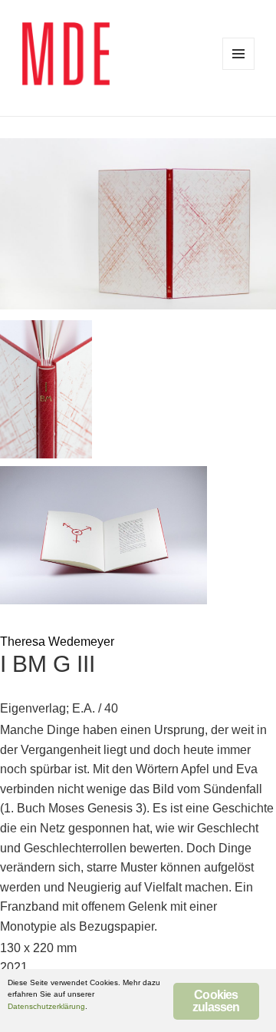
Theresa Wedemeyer (57, 641)
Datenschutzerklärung (46, 1006)
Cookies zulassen (216, 1001)
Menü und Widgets (238, 54)
